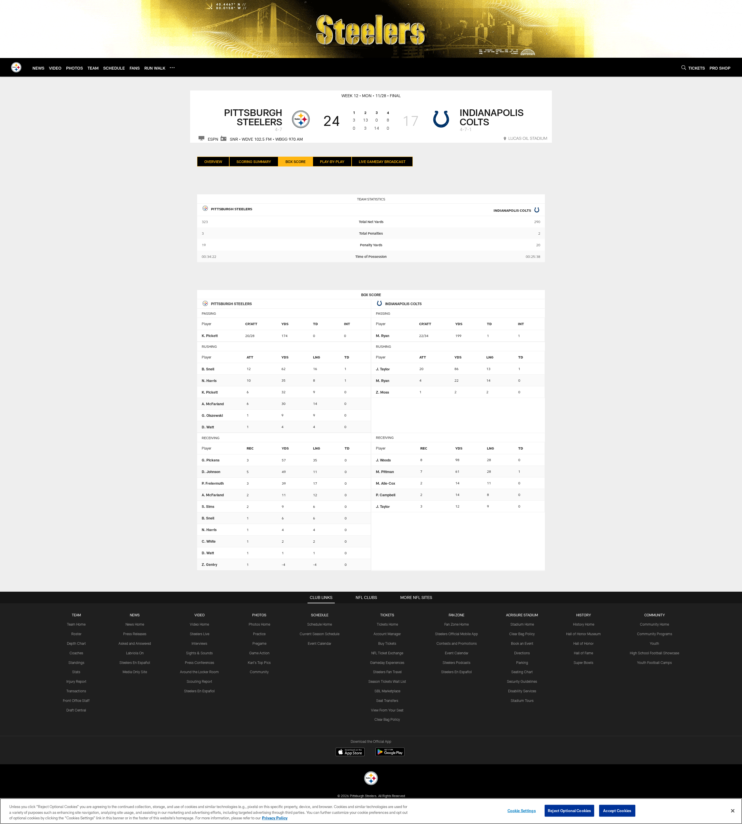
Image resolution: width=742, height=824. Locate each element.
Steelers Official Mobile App (456, 634)
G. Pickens (210, 460)
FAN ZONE (456, 615)
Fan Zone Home (456, 624)
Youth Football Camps (654, 662)
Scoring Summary (254, 162)
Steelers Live (199, 634)
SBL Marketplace (387, 691)
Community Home (654, 624)
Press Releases (134, 634)
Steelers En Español (134, 662)
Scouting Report (199, 681)
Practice (259, 634)
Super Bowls (583, 662)
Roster (76, 634)
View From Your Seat (387, 710)
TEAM (76, 615)
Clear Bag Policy (387, 719)
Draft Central (76, 710)
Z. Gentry (209, 564)
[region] (371, 811)
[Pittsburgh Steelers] (371, 779)
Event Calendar (319, 643)
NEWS (135, 615)
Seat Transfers (387, 700)
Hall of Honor (583, 643)
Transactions (76, 691)
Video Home (199, 624)
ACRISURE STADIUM (522, 615)
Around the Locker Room (199, 672)
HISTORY (583, 615)
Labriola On (135, 653)
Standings (76, 662)
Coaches (76, 653)
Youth (654, 643)
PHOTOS (259, 615)
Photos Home (259, 624)
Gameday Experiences (387, 662)
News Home (135, 624)
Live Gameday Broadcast (382, 162)
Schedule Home (319, 624)
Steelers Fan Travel (387, 672)
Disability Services (522, 691)
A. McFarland (213, 404)
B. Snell (208, 369)
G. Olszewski (212, 415)
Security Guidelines (522, 681)
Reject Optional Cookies (569, 810)
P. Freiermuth (213, 483)
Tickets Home (387, 624)
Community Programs (654, 634)
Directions (522, 653)
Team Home (76, 624)
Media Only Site (135, 672)
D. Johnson (211, 472)
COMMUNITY (654, 615)
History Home (583, 624)
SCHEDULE (319, 615)
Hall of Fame (583, 653)
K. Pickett (210, 336)
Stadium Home (522, 624)
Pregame (259, 643)
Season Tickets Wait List (387, 681)
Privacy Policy (275, 818)
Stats (76, 672)
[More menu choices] (172, 67)
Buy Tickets (387, 643)
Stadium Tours (522, 700)
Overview (213, 162)
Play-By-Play (332, 162)
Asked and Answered (135, 643)
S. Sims (208, 506)
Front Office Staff (76, 700)
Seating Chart (522, 672)
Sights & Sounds (199, 653)
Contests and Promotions (457, 643)
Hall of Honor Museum (583, 634)
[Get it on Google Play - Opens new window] (390, 755)
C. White (209, 541)
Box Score (295, 162)
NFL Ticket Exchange (387, 653)
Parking (522, 662)
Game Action (259, 653)
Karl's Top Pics (259, 662)
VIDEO (199, 615)
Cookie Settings (522, 810)
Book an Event (522, 643)
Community (259, 672)
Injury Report (76, 681)
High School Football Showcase (654, 653)
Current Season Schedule (319, 634)
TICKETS (387, 615)
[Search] (683, 67)
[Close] (732, 810)
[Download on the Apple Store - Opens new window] (350, 753)
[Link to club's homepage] (16, 67)
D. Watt (208, 427)
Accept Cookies (617, 810)
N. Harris (209, 381)
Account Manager (387, 634)
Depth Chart (76, 643)
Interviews (199, 643)
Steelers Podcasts (456, 662)
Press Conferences (199, 662)
